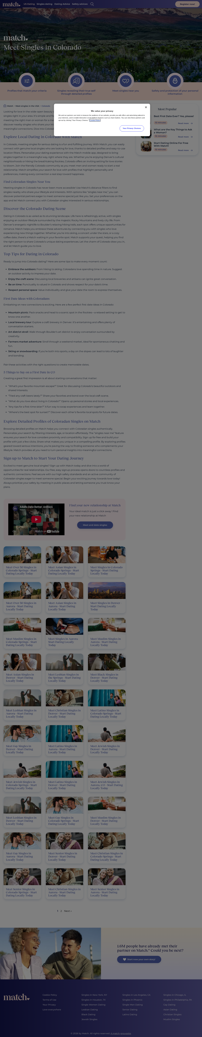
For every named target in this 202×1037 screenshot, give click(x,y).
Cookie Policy (95, 120)
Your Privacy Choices (132, 128)
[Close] (146, 107)
